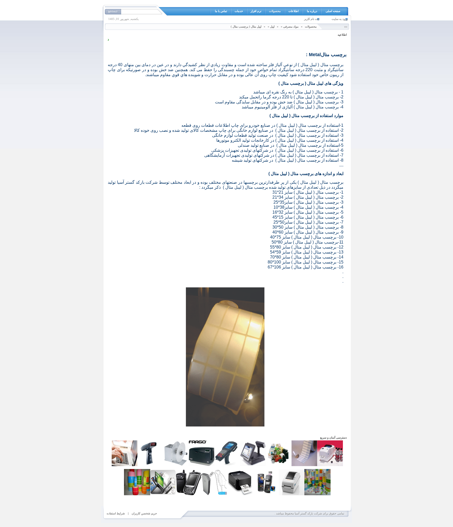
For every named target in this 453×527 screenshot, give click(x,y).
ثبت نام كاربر (311, 18)
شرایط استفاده (116, 513)
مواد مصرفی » (290, 26)
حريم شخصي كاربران (144, 513)
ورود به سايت (340, 18)
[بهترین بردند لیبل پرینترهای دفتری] (240, 494)
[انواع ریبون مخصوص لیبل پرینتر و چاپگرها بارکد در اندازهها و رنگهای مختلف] (279, 465)
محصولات (311, 26)
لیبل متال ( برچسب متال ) (246, 26)
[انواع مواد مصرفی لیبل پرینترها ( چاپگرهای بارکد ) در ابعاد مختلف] (137, 494)
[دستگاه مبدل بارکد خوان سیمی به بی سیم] (214, 494)
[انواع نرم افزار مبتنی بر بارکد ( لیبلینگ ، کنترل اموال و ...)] (201, 465)
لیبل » (271, 26)
